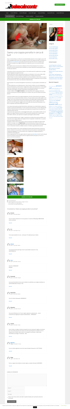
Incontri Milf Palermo (10, 16)
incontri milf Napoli (54, 106)
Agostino (12, 342)
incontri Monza (18, 201)
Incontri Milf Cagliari (32, 12)
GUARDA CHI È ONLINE (35, 19)
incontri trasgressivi (57, 112)
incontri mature (53, 100)
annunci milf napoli (55, 88)
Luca (11, 260)
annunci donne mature (52, 86)
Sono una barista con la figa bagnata (15, 203)
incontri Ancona (59, 94)
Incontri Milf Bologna (20, 16)
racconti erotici (51, 116)
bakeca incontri (58, 91)
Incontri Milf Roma (14, 12)
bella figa (35, 134)
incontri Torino (57, 110)
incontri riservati (58, 108)
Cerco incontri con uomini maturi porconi (15, 204)
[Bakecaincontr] (21, 6)
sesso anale (56, 116)
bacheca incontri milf (52, 91)
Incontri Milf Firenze (60, 12)
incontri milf (53, 104)
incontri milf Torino (54, 107)
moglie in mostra (25, 201)
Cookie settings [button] (63, 405)
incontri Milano (55, 102)
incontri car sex (60, 96)
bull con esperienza (15, 61)
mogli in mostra (59, 115)
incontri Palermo (51, 108)
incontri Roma (51, 110)
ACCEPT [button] (35, 407)
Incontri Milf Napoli (23, 12)
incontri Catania (51, 97)
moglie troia (54, 115)
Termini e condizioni (29, 16)
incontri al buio (54, 94)
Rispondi (10, 222)
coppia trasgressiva (11, 201)
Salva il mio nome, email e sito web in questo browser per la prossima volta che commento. (25, 397)
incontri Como (56, 97)
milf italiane (55, 113)
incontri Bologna (55, 96)
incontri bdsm (51, 96)
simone (12, 244)
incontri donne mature (55, 99)
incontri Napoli (59, 107)
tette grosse (50, 117)
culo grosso (53, 93)
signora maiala (60, 116)
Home (7, 12)
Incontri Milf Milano (41, 12)
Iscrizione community (39, 16)
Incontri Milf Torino (50, 12)
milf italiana (51, 113)
